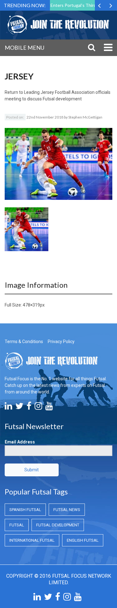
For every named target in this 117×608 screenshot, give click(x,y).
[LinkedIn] (8, 407)
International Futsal (32, 540)
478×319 (31, 304)
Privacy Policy (61, 341)
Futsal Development (57, 525)
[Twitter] (19, 407)
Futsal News (66, 509)
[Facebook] (29, 407)
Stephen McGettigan (85, 117)
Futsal (16, 525)
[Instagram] (38, 407)
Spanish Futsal (25, 509)
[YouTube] (49, 407)
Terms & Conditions (24, 341)
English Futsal (83, 540)
